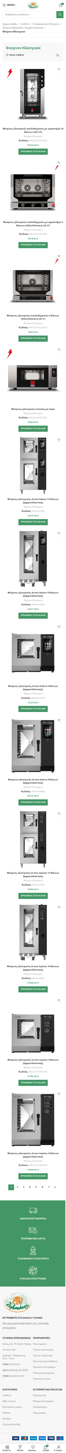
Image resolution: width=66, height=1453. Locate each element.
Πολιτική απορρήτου (43, 1373)
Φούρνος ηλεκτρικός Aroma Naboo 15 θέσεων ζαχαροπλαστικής (33, 594)
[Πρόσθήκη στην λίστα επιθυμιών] (59, 69)
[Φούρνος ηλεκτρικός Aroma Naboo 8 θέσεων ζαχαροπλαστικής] (33, 745)
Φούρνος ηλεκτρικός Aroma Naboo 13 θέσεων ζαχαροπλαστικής (33, 501)
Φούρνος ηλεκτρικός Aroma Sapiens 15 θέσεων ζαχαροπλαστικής (33, 968)
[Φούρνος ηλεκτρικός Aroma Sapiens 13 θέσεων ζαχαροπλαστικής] (33, 839)
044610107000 (14, 1376)
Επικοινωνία (39, 1396)
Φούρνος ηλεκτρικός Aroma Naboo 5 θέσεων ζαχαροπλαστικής (33, 688)
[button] (33, 152)
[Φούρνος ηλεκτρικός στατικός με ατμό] (33, 375)
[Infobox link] (33, 1213)
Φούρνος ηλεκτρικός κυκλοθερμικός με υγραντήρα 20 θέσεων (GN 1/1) (33, 130)
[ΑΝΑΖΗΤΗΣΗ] (59, 14)
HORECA (7, 1396)
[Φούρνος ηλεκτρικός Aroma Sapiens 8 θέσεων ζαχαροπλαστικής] (33, 1119)
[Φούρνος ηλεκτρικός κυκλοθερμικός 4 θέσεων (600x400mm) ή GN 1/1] (33, 282)
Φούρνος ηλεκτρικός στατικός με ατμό (33, 409)
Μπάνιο (7, 1413)
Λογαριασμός (40, 1407)
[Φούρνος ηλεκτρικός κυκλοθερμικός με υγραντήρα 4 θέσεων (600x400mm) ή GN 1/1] (33, 188)
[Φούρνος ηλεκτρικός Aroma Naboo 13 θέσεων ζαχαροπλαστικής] (33, 465)
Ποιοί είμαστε (40, 1344)
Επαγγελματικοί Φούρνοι (46, 24)
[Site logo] (33, 5)
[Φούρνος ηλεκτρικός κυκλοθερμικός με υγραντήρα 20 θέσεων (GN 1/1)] (33, 95)
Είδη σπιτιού (9, 1401)
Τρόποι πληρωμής (43, 1356)
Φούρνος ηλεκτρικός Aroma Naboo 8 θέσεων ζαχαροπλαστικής (33, 781)
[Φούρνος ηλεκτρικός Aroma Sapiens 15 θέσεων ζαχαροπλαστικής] (33, 932)
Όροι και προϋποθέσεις (45, 1361)
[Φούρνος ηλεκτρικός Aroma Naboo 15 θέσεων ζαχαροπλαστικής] (33, 559)
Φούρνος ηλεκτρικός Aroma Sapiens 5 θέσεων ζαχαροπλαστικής (33, 1061)
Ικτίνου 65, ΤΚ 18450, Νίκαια (17, 1344)
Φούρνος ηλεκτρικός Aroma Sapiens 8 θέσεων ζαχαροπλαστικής (33, 1155)
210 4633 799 (9, 1350)
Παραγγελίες (39, 1413)
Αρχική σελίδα (10, 24)
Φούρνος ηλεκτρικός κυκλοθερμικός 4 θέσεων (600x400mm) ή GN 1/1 (33, 317)
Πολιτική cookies (41, 1379)
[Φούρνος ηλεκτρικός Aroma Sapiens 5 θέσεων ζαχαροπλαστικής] (33, 1026)
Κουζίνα (7, 1419)
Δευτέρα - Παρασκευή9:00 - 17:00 (14, 1357)
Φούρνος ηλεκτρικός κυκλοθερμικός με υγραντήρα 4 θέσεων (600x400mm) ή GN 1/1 (33, 224)
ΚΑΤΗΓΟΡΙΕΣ (10, 1390)
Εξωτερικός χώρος (12, 1407)
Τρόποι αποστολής (43, 1350)
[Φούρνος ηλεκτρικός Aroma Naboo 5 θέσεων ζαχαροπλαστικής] (33, 652)
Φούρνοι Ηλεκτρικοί (33, 136)
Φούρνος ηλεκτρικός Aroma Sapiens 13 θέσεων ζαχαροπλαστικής (33, 874)
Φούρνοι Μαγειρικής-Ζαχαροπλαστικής (23, 28)
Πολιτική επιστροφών (44, 1367)
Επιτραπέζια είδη (11, 1425)
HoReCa (25, 24)
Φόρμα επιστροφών (43, 1401)
